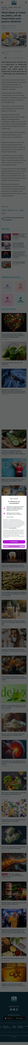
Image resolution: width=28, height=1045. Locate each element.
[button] (14, 517)
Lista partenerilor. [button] (13, 528)
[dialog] (14, 522)
